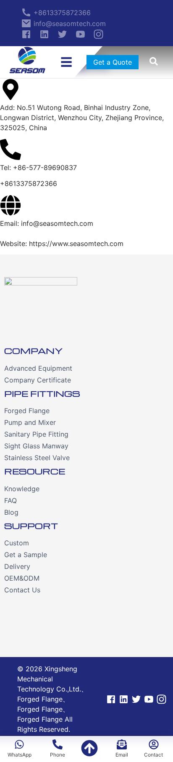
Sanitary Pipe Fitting (36, 434)
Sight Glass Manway (36, 446)
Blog (11, 512)
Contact (153, 755)
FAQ (10, 500)
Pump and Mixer (30, 422)
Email (121, 755)
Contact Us (22, 590)
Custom (16, 543)
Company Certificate (37, 380)
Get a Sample (25, 554)
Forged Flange (27, 410)
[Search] (154, 62)
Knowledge (21, 488)
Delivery (17, 566)
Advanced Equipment (38, 368)
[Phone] (89, 749)
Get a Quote (112, 62)
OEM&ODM (21, 578)
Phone (57, 755)
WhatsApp (19, 755)
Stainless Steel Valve (37, 457)
